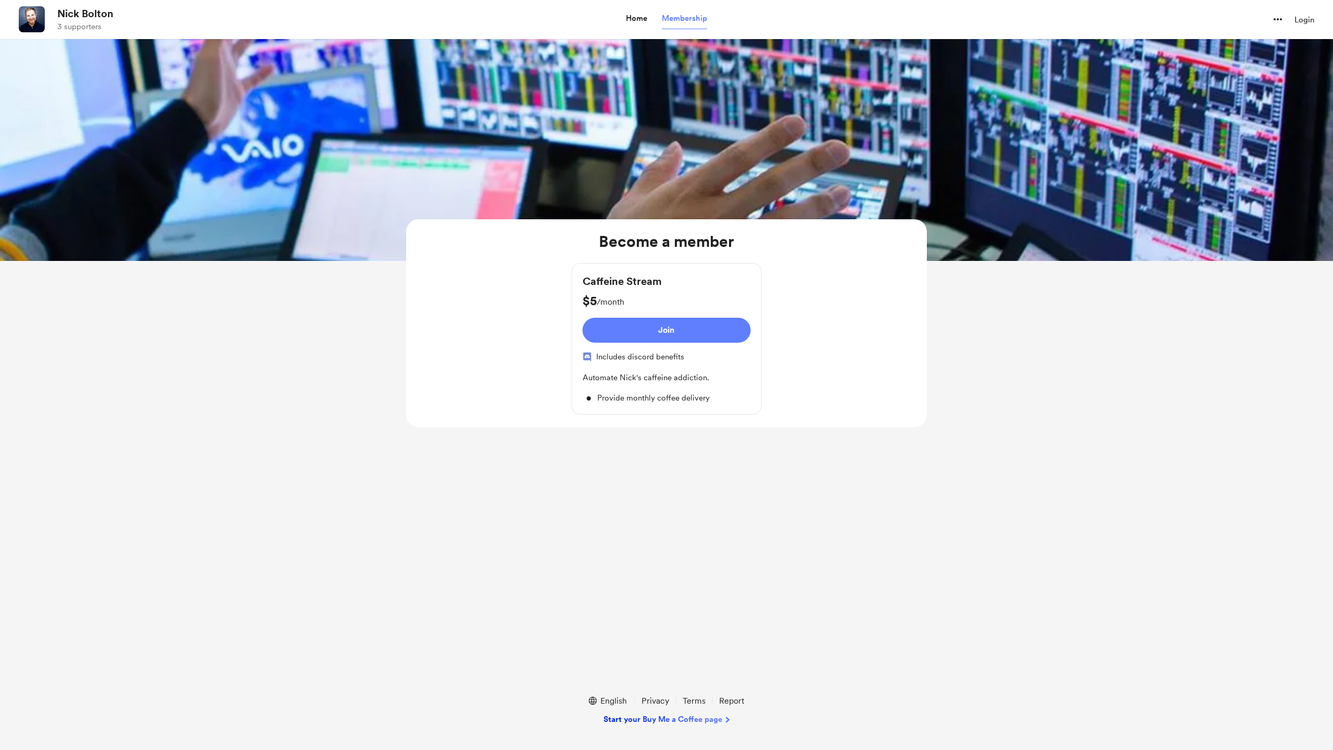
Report (731, 701)
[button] (636, 18)
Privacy (655, 701)
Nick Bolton (85, 13)
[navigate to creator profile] (32, 19)
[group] (666, 339)
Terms (694, 701)
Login (1304, 19)
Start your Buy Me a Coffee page (662, 719)
